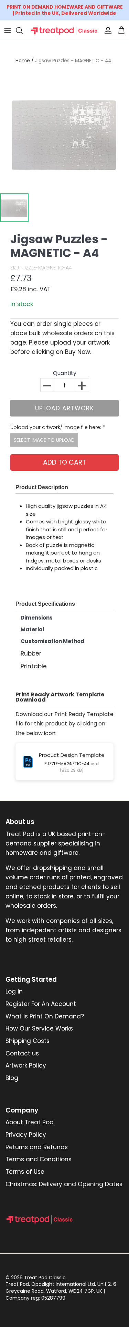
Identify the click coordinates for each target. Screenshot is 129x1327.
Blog (12, 1078)
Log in (14, 991)
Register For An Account (41, 1004)
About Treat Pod (30, 1122)
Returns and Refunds (37, 1147)
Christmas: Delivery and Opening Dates (64, 1184)
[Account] (106, 30)
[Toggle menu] (7, 30)
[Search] (22, 30)
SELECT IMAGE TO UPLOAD (44, 440)
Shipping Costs (28, 1041)
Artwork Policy (26, 1065)
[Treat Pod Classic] (64, 30)
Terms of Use (25, 1172)
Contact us (22, 1053)
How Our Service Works (39, 1028)
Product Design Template (72, 755)
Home (22, 60)
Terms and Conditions (39, 1159)
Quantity (64, 373)
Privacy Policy (26, 1135)
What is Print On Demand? (45, 1016)
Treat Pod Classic (45, 1277)
